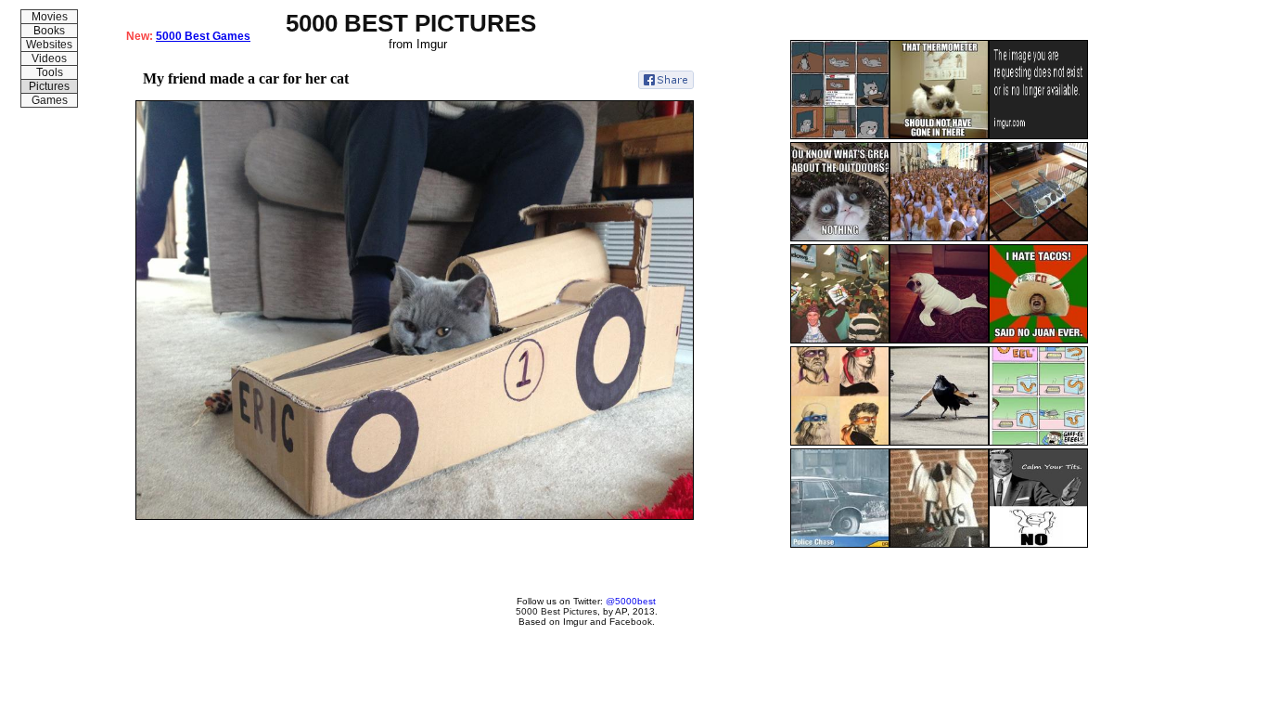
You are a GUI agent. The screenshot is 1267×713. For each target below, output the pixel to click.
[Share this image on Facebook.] (666, 80)
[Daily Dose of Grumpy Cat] (1038, 135)
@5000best (631, 601)
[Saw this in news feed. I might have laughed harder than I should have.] (1038, 544)
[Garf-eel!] (1038, 441)
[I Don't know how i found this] (939, 544)
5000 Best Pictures (556, 611)
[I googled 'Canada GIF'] (839, 544)
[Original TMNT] (839, 441)
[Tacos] (1038, 339)
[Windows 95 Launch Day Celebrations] (839, 339)
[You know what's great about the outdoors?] (839, 237)
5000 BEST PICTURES (411, 23)
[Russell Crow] (939, 441)
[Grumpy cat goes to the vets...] (939, 135)
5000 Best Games (203, 36)
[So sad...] (839, 135)
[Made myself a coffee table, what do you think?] (1038, 237)
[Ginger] (939, 237)
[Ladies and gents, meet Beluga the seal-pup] (939, 339)
